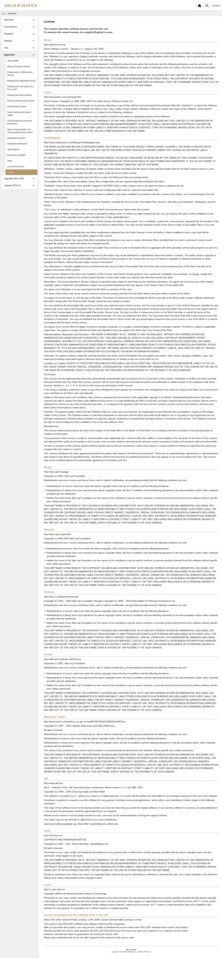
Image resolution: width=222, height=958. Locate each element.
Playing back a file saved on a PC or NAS (20, 88)
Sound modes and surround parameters (19, 122)
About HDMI (12, 61)
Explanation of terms (16, 138)
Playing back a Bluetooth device (21, 81)
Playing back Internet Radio (19, 95)
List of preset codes (15, 166)
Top (3, 13)
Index (9, 161)
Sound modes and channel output (19, 113)
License (10, 172)
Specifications (13, 149)
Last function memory (16, 106)
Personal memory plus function (21, 101)
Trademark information (17, 144)
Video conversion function (18, 66)
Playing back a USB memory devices (20, 73)
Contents (216, 6)
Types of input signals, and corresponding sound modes (20, 131)
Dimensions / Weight (16, 155)
